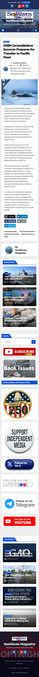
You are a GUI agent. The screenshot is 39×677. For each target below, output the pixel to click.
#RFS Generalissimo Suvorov (20, 71)
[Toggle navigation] (18, 30)
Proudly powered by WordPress (14, 661)
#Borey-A (25, 65)
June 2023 (6, 41)
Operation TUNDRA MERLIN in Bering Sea (17, 619)
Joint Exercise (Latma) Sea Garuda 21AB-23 (19, 277)
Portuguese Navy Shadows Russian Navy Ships (11, 234)
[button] (33, 30)
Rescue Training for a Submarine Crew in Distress (16, 320)
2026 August (8, 550)
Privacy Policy (13, 668)
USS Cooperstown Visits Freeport (18, 576)
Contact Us (27, 668)
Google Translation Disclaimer (19, 672)
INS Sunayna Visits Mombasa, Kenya (15, 298)
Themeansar (19, 663)
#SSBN (22, 74)
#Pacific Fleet (26, 68)
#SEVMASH (14, 74)
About (20, 668)
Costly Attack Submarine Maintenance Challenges (18, 554)
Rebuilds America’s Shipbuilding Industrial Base (17, 599)
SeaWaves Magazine (19, 20)
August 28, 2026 (12, 559)
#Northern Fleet (15, 68)
